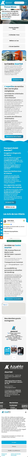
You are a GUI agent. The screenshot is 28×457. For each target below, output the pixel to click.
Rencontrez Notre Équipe (13, 136)
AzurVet (9, 372)
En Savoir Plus (17, 80)
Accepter (14, 442)
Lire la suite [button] (6, 233)
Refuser (14, 446)
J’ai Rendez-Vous (14, 35)
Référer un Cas (14, 41)
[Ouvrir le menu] (26, 3)
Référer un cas (10, 207)
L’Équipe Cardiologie (13, 408)
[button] (26, 412)
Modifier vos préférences (14, 450)
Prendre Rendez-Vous (14, 28)
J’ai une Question (14, 46)
